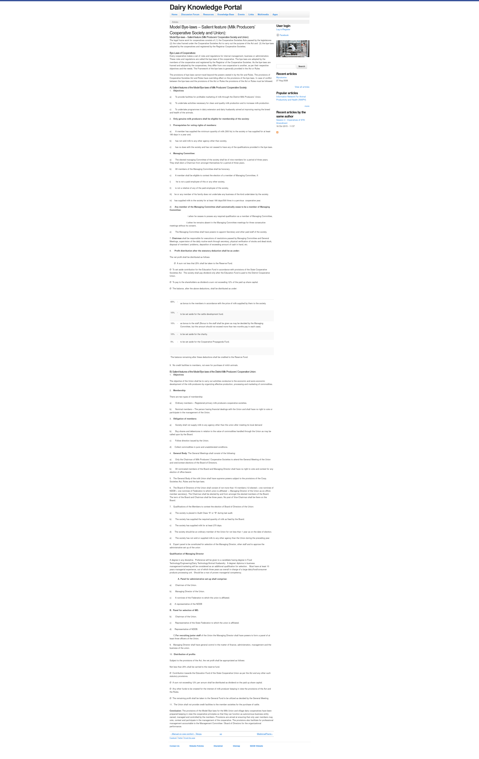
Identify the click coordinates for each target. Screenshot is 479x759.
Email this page (189, 738)
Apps (275, 14)
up (221, 733)
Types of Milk (282, 96)
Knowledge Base (226, 14)
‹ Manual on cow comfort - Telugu (186, 733)
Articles (175, 21)
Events (241, 14)
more (307, 105)
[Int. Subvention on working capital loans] (292, 49)
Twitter (180, 738)
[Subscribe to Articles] (277, 132)
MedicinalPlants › (265, 733)
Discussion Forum (190, 14)
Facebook (173, 738)
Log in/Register (283, 29)
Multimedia (263, 14)
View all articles (302, 86)
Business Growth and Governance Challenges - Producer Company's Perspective (292, 123)
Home (174, 14)
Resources (208, 14)
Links (251, 14)
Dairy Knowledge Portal (206, 7)
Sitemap (236, 746)
